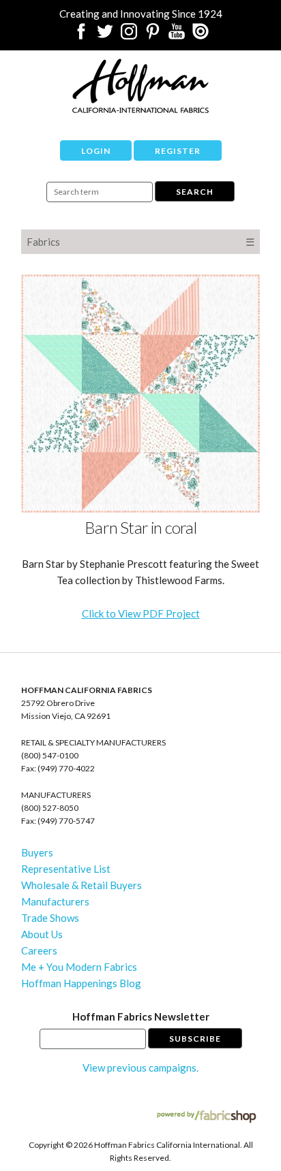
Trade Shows (50, 918)
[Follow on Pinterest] (153, 35)
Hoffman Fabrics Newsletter (140, 1016)
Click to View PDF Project (141, 613)
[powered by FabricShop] (206, 1117)
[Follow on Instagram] (129, 35)
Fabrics (43, 242)
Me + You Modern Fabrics (79, 967)
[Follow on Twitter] (105, 35)
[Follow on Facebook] (81, 35)
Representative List (65, 869)
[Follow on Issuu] (200, 35)
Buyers (37, 852)
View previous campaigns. (140, 1067)
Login (95, 151)
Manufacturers (55, 901)
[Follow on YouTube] (176, 35)
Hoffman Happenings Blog (81, 983)
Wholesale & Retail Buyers (81, 885)
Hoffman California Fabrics (140, 86)
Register (178, 151)
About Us (42, 934)
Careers (39, 950)
